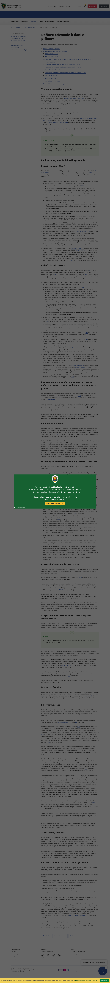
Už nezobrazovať (20, 507)
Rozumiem (104, 980)
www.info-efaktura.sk (55, 504)
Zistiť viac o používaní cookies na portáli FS (85, 980)
